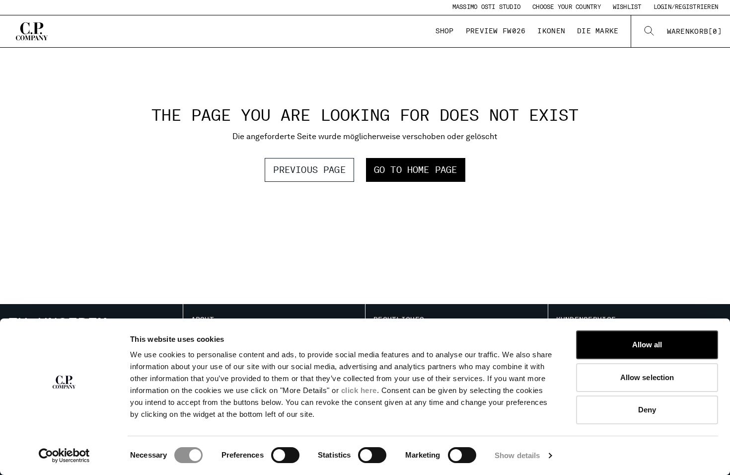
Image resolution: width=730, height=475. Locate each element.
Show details (517, 455)
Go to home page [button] (415, 169)
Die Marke (598, 31)
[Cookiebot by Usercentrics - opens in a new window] (64, 455)
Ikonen (551, 31)
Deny (647, 409)
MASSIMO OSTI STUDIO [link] (486, 6)
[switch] (285, 455)
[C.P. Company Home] (32, 31)
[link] (694, 31)
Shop (445, 31)
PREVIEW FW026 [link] (496, 31)
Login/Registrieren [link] (686, 6)
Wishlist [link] (627, 6)
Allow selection (647, 377)
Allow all (647, 344)
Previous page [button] (309, 169)
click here (359, 390)
